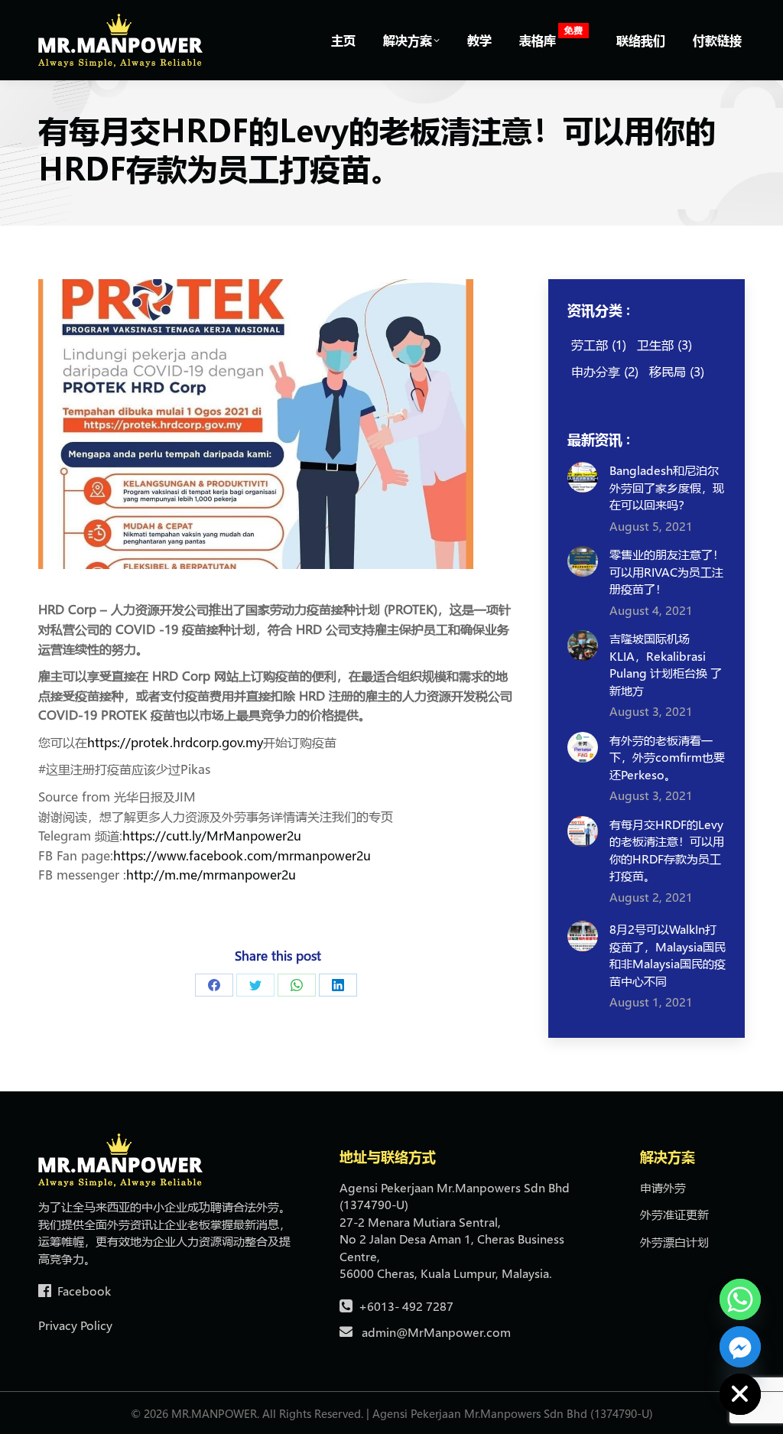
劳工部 (598, 345)
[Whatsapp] (740, 1299)
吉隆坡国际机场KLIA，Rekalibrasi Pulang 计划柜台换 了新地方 (665, 664)
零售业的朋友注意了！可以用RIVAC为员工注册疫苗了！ (666, 572)
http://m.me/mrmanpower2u (211, 875)
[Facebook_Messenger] (740, 1346)
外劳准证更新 (674, 1214)
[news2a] (255, 424)
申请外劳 (663, 1187)
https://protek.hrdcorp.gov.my (175, 742)
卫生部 (664, 345)
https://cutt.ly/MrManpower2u (211, 836)
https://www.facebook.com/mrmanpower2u (242, 855)
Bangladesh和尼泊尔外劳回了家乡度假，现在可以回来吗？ (666, 487)
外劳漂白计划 (674, 1242)
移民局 (676, 371)
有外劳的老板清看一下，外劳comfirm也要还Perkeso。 (667, 757)
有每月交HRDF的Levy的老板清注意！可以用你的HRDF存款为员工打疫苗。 (666, 850)
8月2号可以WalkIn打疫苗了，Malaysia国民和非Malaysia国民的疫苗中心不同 (667, 955)
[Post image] (582, 477)
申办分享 (604, 371)
